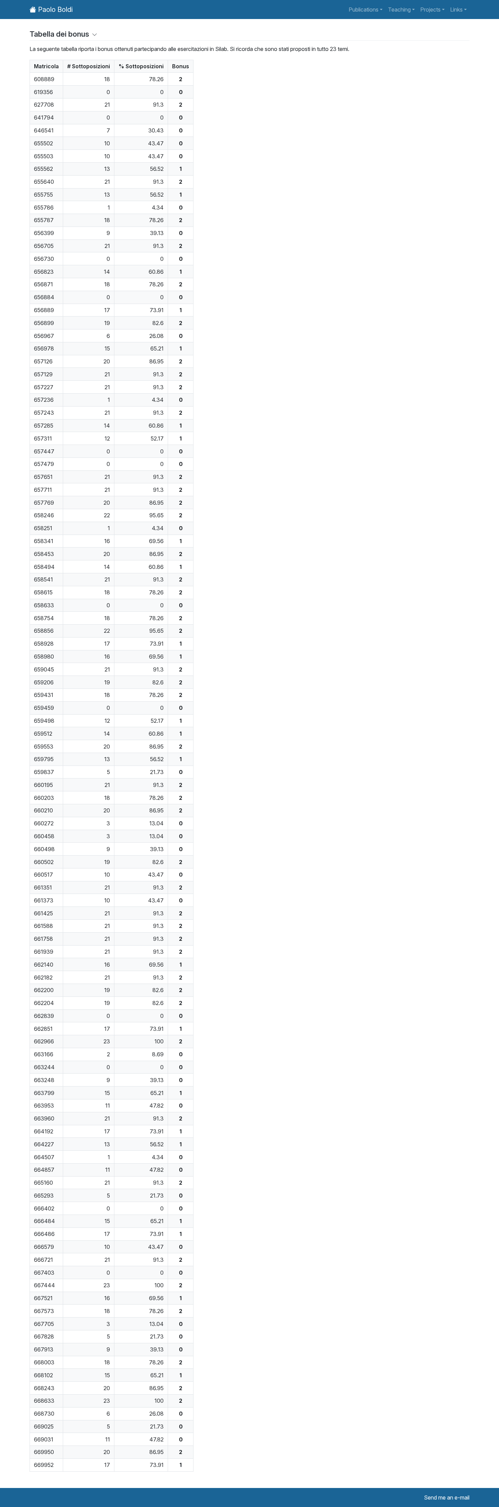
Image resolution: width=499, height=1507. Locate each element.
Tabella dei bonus (59, 34)
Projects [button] (430, 9)
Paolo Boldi (54, 9)
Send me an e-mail (446, 1497)
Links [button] (456, 9)
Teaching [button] (399, 9)
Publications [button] (363, 9)
